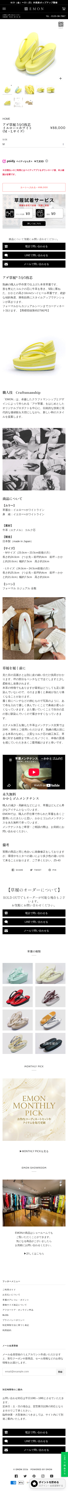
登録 (60, 1372)
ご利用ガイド (9, 1289)
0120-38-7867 (58, 16)
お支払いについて (11, 1294)
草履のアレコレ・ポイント (16, 1300)
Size (5, 139)
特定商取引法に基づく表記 (16, 1325)
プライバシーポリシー (14, 1320)
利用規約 (7, 1330)
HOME (6, 118)
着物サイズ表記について (15, 1305)
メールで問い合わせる (36, 264)
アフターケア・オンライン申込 (18, 1310)
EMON (19, 1469)
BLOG (6, 1315)
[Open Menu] (7, 9)
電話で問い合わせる (36, 246)
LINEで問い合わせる (36, 255)
